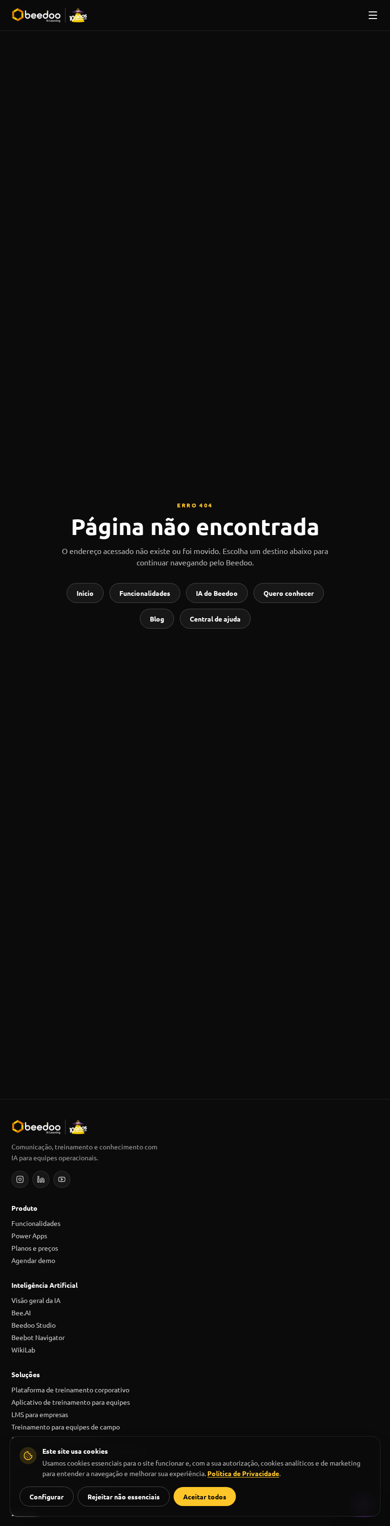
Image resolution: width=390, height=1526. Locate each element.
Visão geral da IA (35, 1300)
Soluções (25, 1374)
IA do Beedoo (217, 593)
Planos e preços (34, 1248)
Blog (157, 618)
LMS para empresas (39, 1414)
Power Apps (29, 1235)
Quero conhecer (288, 593)
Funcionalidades (144, 593)
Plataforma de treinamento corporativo (70, 1389)
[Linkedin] (40, 1179)
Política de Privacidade (243, 1473)
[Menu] (373, 15)
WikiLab (23, 1349)
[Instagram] (20, 1179)
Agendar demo (33, 1260)
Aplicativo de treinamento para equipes (70, 1402)
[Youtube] (61, 1179)
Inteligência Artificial (44, 1285)
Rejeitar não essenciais (124, 1496)
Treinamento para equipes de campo (65, 1426)
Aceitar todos (204, 1496)
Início (85, 593)
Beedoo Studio (33, 1325)
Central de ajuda (215, 618)
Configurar (46, 1496)
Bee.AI (21, 1312)
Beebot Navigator (38, 1337)
